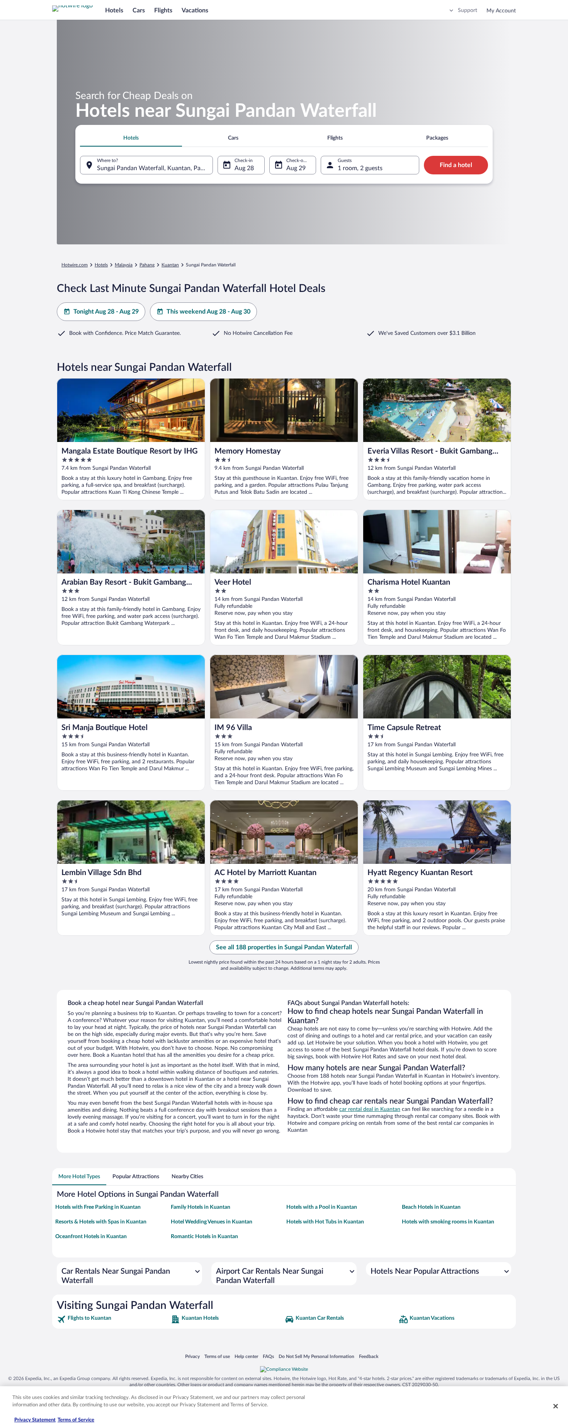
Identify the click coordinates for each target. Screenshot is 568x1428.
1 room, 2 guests (360, 168)
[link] (113, 1319)
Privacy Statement (35, 1420)
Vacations (195, 10)
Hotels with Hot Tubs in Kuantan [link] (325, 1222)
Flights (163, 10)
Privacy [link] (192, 1356)
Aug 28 (244, 168)
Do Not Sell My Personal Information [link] (316, 1356)
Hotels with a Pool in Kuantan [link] (321, 1207)
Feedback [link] (368, 1356)
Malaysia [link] (124, 265)
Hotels (114, 10)
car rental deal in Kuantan (369, 1109)
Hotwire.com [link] (74, 265)
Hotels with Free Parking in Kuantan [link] (98, 1207)
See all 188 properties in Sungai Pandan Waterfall (284, 947)
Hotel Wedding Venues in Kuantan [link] (211, 1222)
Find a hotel (456, 165)
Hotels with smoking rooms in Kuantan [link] (448, 1222)
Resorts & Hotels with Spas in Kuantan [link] (100, 1222)
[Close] (555, 1405)
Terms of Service (76, 1420)
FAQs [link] (268, 1356)
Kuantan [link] (170, 265)
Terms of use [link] (217, 1356)
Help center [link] (246, 1356)
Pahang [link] (147, 265)
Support (467, 10)
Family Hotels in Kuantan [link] (200, 1207)
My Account (501, 11)
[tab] (131, 138)
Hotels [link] (101, 265)
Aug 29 (296, 168)
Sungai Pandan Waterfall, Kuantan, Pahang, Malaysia (155, 168)
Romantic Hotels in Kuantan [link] (204, 1236)
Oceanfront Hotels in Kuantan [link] (91, 1236)
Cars (139, 10)
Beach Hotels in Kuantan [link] (431, 1207)
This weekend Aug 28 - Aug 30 (208, 312)
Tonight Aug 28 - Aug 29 (106, 312)
